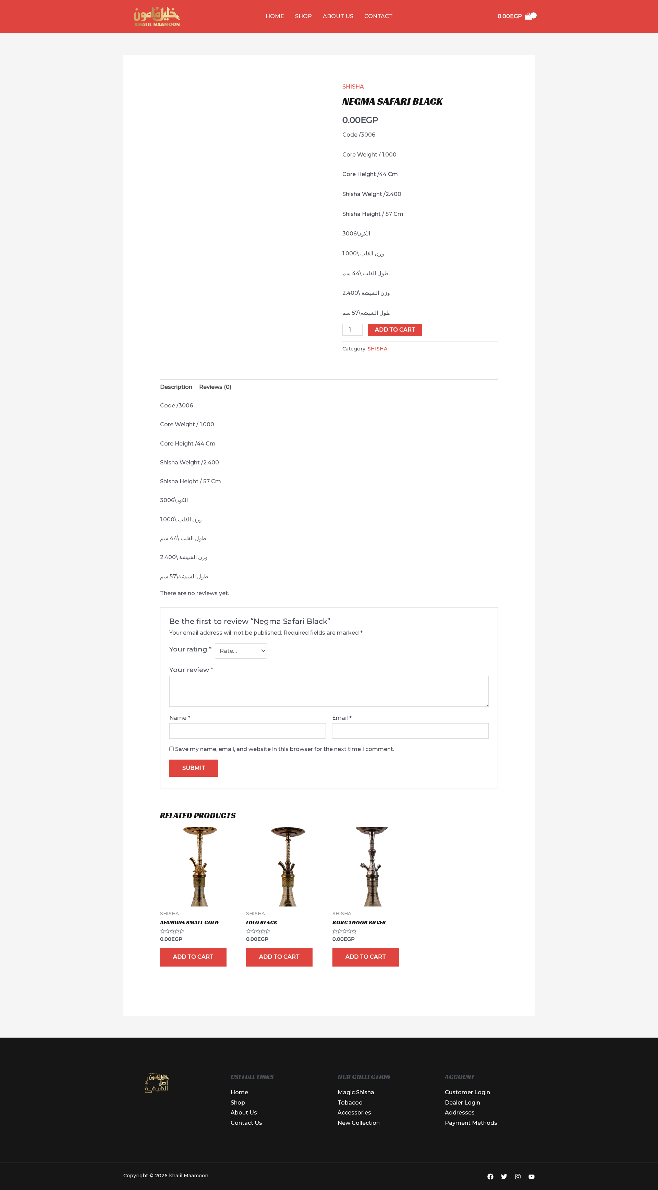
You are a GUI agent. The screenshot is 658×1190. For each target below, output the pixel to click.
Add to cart (395, 329)
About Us (338, 16)
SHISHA (353, 86)
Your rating (190, 649)
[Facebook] (490, 1177)
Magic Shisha (356, 1092)
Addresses (460, 1112)
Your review (191, 670)
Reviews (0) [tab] (215, 387)
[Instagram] (518, 1177)
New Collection (359, 1123)
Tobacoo (350, 1102)
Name (179, 718)
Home (275, 16)
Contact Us (246, 1123)
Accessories (354, 1112)
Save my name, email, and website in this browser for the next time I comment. (284, 749)
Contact (378, 16)
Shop (303, 16)
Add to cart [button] (193, 957)
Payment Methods (471, 1123)
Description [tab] (176, 387)
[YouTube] (531, 1177)
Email (342, 718)
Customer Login (467, 1092)
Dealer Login (462, 1102)
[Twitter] (504, 1177)
